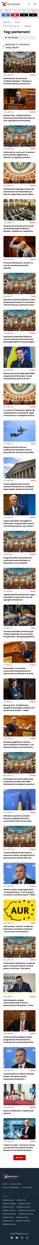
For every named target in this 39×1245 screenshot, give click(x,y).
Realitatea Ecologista (9, 1203)
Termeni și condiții (15, 1184)
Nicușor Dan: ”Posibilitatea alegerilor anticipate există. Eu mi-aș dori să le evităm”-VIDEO (19, 708)
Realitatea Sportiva (8, 1200)
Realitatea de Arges (22, 1217)
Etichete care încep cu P (11, 26)
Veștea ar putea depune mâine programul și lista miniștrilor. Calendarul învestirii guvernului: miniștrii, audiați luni (18, 1041)
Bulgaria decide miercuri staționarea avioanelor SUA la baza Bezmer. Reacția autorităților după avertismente (19, 451)
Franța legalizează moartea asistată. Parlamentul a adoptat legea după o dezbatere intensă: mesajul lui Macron (18, 488)
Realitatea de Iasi (8, 1221)
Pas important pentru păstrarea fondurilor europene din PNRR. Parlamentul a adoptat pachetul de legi (18, 783)
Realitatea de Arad (8, 1217)
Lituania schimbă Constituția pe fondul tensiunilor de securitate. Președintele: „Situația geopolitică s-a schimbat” (19, 635)
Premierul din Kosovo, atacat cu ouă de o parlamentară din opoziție (18, 265)
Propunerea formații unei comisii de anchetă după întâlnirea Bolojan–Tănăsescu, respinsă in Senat (18, 230)
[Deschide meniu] (34, 4)
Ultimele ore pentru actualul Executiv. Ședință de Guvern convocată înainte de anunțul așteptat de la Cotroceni (17, 820)
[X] (24, 14)
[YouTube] (15, 14)
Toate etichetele (13, 37)
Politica (33, 75)
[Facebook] (6, 14)
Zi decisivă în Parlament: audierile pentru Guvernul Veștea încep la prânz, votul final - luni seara (19, 966)
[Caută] (29, 4)
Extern (33, 259)
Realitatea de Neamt (24, 1203)
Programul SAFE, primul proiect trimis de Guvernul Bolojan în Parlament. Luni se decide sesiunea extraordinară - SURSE (18, 562)
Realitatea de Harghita (9, 1214)
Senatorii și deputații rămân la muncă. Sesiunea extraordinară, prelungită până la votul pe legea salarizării (18, 340)
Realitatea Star (21, 1200)
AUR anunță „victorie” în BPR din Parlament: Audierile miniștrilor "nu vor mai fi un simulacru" (18, 929)
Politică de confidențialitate (11, 1187)
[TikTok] (33, 14)
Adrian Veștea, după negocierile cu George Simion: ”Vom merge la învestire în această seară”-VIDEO (19, 892)
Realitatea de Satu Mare (23, 1221)
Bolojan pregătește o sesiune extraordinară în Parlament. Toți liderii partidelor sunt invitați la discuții (18, 746)
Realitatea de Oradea (9, 1210)
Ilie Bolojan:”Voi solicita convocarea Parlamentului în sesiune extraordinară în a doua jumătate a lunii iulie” (18, 672)
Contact (5, 1184)
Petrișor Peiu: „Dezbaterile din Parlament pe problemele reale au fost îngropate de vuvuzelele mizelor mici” (19, 119)
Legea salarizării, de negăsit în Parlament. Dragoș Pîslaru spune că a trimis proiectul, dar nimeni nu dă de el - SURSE (18, 525)
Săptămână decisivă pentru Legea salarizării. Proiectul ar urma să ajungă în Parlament (19, 597)
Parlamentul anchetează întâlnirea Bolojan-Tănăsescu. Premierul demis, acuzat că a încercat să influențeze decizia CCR (17, 83)
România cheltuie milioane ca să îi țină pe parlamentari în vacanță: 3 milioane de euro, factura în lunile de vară (19, 303)
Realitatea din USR (8, 1207)
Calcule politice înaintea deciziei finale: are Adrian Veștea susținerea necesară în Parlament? (18, 1078)
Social (33, 296)
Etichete (17, 22)
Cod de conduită (27, 1187)
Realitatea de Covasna (23, 1207)
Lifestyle (32, 1107)
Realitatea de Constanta (26, 1214)
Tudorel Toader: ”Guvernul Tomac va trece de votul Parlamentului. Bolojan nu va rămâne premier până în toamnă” (19, 1149)
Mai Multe (19, 1158)
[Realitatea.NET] (11, 4)
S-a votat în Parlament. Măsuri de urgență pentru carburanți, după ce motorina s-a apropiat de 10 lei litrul (19, 414)
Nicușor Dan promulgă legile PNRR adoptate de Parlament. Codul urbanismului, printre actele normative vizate (19, 377)
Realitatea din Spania (9, 1224)
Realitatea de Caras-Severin (26, 1210)
